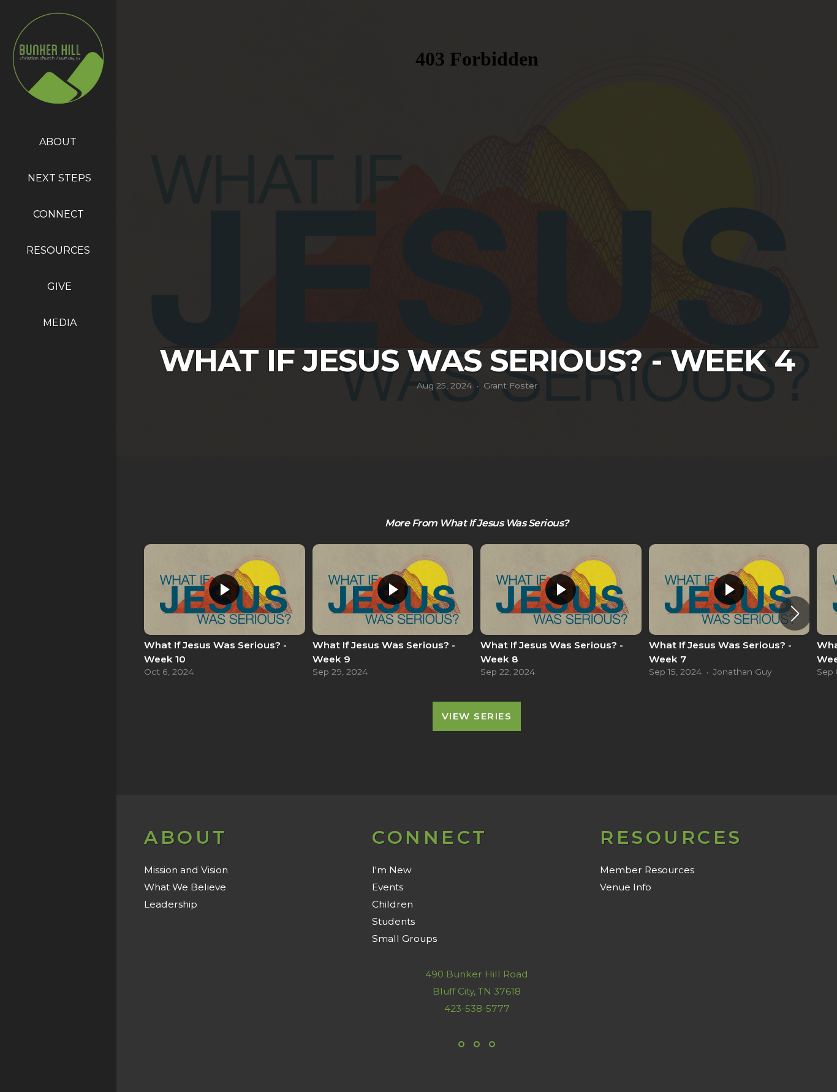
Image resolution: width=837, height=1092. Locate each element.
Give (59, 286)
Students (393, 921)
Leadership (170, 904)
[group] (224, 613)
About (59, 142)
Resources (59, 250)
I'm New (392, 870)
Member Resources (647, 870)
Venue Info (625, 887)
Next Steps (59, 178)
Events (387, 887)
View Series (477, 716)
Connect (59, 214)
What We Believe (185, 887)
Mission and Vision (186, 870)
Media (60, 322)
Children (392, 904)
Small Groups (404, 938)
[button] (795, 613)
